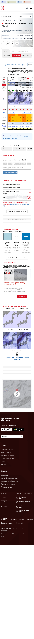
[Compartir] (12, 43)
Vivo (13, 51)
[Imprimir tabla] (17, 43)
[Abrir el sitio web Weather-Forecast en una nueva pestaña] (27, 2)
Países (3, 20)
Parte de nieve (7, 149)
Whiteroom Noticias (7, 458)
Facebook (4, 498)
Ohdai (20, 20)
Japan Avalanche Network (15, 137)
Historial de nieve (23, 51)
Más (4, 99)
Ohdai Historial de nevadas (17, 258)
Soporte (21, 519)
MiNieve (3, 464)
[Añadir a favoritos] (3, 43)
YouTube (4, 507)
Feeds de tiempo (6, 487)
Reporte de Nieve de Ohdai (17, 211)
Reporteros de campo (8, 484)
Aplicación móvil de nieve (9, 481)
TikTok (3, 504)
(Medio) (16, 55)
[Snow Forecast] (3, 8)
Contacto (30, 519)
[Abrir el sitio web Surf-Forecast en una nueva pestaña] (4, 2)
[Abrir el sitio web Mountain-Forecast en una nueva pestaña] (11, 2)
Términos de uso (5, 534)
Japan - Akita (12, 20)
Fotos (3, 461)
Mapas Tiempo (6, 452)
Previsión (5, 51)
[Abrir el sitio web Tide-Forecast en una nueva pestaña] (19, 2)
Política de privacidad (18, 534)
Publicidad (13, 519)
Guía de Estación (19, 149)
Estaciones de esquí (7, 449)
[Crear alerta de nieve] (8, 43)
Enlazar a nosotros (7, 523)
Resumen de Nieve (7, 455)
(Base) (25, 55)
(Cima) (6, 55)
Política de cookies (6, 537)
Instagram (4, 501)
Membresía (4, 475)
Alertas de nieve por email (9, 478)
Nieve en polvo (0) (15, 204)
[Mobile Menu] (31, 7)
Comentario (19, 523)
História (30, 149)
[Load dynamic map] (17, 394)
